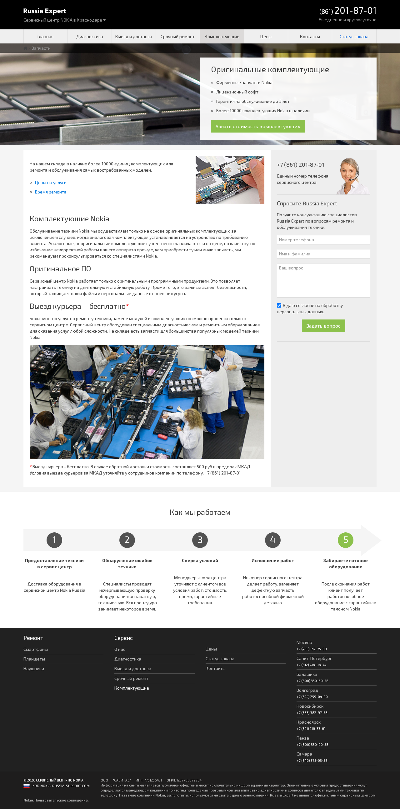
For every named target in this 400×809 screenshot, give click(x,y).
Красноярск (309, 722)
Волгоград (307, 690)
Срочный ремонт (178, 36)
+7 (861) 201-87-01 (223, 472)
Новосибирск (310, 706)
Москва (304, 642)
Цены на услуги (51, 182)
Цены (266, 36)
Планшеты (34, 658)
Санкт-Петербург (314, 658)
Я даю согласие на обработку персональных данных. (310, 308)
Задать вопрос (324, 326)
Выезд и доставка (133, 36)
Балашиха (307, 674)
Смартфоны (35, 649)
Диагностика (89, 36)
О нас (119, 649)
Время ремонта (51, 191)
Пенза (303, 738)
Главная (45, 36)
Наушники (33, 668)
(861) (348, 11)
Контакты (310, 36)
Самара (304, 753)
